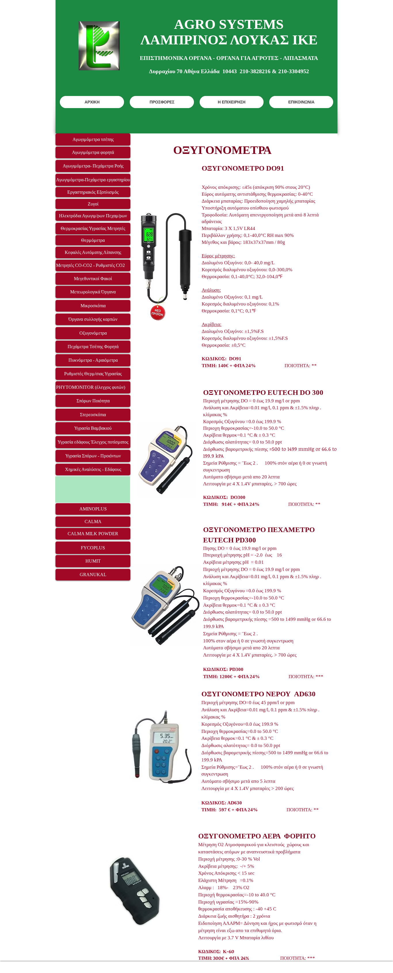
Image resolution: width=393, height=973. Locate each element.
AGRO (194, 24)
